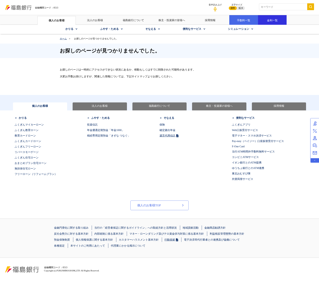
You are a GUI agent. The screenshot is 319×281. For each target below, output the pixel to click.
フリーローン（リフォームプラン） (36, 174)
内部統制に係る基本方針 (109, 233)
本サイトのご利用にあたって (87, 245)
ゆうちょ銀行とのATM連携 (248, 168)
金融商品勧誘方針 (215, 227)
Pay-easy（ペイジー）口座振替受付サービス (258, 141)
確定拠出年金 (167, 130)
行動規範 (169, 239)
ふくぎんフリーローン (28, 146)
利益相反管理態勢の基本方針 (227, 233)
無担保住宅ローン (25, 168)
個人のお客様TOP (149, 205)
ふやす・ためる (100, 117)
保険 (162, 124)
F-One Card (238, 146)
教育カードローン (25, 135)
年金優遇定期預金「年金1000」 (105, 130)
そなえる (169, 117)
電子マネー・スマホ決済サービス (252, 135)
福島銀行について (133, 20)
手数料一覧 (243, 20)
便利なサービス (245, 117)
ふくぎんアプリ (241, 124)
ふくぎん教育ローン (27, 130)
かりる (23, 117)
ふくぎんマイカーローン (29, 124)
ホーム (63, 38)
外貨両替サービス (242, 179)
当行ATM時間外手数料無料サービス (253, 151)
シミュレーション (238, 28)
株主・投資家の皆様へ (172, 20)
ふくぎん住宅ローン (27, 157)
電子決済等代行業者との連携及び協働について (212, 239)
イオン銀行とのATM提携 (247, 162)
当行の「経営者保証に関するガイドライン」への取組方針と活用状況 (135, 227)
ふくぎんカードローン (28, 141)
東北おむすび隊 (241, 173)
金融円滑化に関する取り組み (71, 227)
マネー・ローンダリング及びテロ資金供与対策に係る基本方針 (166, 233)
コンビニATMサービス (245, 157)
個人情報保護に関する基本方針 (94, 239)
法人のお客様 (95, 20)
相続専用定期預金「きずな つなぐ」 (108, 135)
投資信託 (92, 124)
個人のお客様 (57, 20)
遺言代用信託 (167, 135)
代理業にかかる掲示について (128, 245)
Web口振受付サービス (245, 130)
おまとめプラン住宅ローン (31, 163)
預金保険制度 (62, 239)
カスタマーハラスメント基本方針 (139, 239)
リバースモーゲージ (27, 152)
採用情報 (210, 20)
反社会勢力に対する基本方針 (71, 233)
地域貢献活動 (191, 227)
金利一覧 (272, 20)
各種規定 (59, 245)
